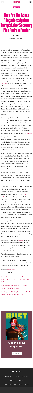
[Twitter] (16, 371)
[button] (2, 2)
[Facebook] (12, 371)
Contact (17, 377)
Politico (29, 133)
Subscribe (25, 377)
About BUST (8, 377)
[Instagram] (20, 371)
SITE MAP (27, 384)
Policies (21, 380)
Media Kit (12, 380)
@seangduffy (11, 269)
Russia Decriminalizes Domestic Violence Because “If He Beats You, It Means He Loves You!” (15, 279)
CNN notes (4, 83)
